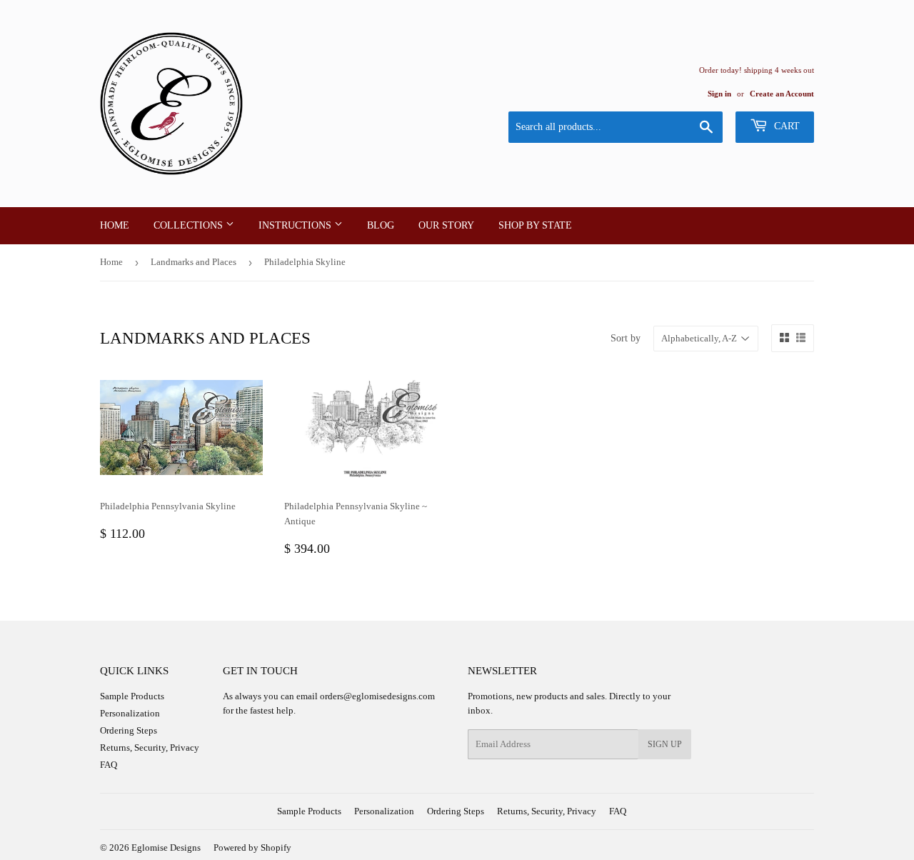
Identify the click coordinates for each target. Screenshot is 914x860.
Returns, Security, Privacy (149, 747)
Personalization (130, 713)
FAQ (108, 764)
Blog (380, 225)
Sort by (626, 338)
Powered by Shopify (252, 847)
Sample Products (132, 696)
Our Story (446, 225)
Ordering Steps (128, 730)
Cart (785, 126)
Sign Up (665, 744)
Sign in (719, 93)
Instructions (296, 225)
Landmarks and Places (193, 261)
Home (114, 225)
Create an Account (782, 93)
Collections (190, 225)
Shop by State (535, 225)
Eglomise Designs (166, 847)
